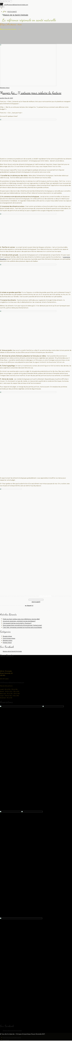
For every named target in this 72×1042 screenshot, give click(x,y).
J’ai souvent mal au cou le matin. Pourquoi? (17, 623)
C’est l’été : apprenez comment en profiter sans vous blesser (22, 627)
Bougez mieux (7, 636)
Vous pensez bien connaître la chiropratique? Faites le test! (22, 625)
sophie (2, 98)
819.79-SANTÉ (12, 11)
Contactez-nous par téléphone (36, 599)
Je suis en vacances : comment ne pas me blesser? (19, 621)
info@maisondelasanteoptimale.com (16, 4)
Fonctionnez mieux (9, 638)
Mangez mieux (4, 87)
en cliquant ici (29, 605)
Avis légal (6, 1039)
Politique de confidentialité (12, 1037)
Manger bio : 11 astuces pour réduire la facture (30, 93)
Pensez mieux (7, 642)
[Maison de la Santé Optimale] (36, 15)
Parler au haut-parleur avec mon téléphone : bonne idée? (21, 619)
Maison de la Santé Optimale (12, 651)
